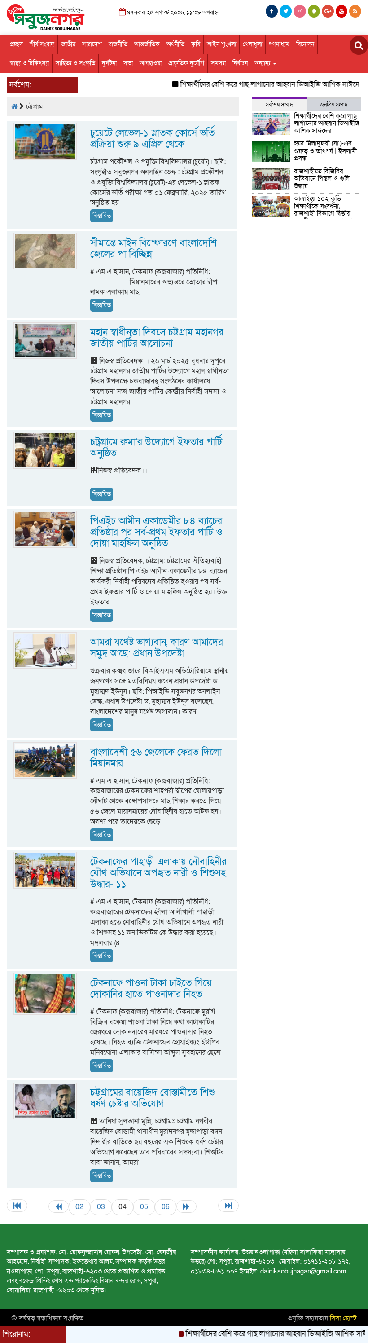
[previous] (58, 1206)
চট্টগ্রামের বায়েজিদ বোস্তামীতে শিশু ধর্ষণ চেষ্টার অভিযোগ (152, 1098)
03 (101, 1207)
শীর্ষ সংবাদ (42, 44)
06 (166, 1207)
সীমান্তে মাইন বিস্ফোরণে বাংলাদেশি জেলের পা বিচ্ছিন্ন (153, 249)
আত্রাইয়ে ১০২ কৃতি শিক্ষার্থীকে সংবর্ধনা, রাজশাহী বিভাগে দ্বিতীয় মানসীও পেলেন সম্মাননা (323, 209)
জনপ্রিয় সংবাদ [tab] (334, 104)
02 (79, 1207)
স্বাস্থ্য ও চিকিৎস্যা (29, 63)
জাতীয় (68, 44)
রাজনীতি (118, 44)
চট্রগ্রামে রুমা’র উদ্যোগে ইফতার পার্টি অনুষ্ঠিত (156, 448)
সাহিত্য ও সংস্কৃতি (75, 63)
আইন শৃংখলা (221, 44)
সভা (128, 63)
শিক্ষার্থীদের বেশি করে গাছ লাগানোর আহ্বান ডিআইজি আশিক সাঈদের (253, 84)
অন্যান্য (263, 63)
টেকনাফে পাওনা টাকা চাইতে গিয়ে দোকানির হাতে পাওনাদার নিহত (151, 989)
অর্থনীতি (175, 44)
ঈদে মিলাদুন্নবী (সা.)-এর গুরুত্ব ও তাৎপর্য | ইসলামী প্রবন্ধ (325, 151)
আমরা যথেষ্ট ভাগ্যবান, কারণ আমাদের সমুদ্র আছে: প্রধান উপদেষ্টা (156, 648)
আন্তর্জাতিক (147, 44)
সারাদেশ (92, 44)
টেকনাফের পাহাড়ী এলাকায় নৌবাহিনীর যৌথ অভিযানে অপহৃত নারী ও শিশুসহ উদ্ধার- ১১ (158, 873)
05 (144, 1207)
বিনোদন (305, 44)
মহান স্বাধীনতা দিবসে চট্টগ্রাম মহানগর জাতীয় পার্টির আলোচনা (156, 338)
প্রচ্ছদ (16, 44)
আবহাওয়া (151, 63)
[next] (186, 1206)
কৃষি (195, 44)
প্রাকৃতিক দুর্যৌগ (186, 63)
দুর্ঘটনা (109, 63)
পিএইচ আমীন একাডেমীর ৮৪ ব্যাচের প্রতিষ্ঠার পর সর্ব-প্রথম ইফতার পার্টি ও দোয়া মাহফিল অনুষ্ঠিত (156, 532)
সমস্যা (218, 63)
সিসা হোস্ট (343, 1317)
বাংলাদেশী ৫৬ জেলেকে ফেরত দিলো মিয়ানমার (155, 758)
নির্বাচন (240, 63)
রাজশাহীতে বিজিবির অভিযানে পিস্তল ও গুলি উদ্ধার (322, 178)
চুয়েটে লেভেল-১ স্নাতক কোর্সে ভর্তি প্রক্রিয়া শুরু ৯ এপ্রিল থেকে (152, 139)
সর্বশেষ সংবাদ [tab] (279, 104)
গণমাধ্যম (279, 44)
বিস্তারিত (101, 215)
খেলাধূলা (252, 44)
